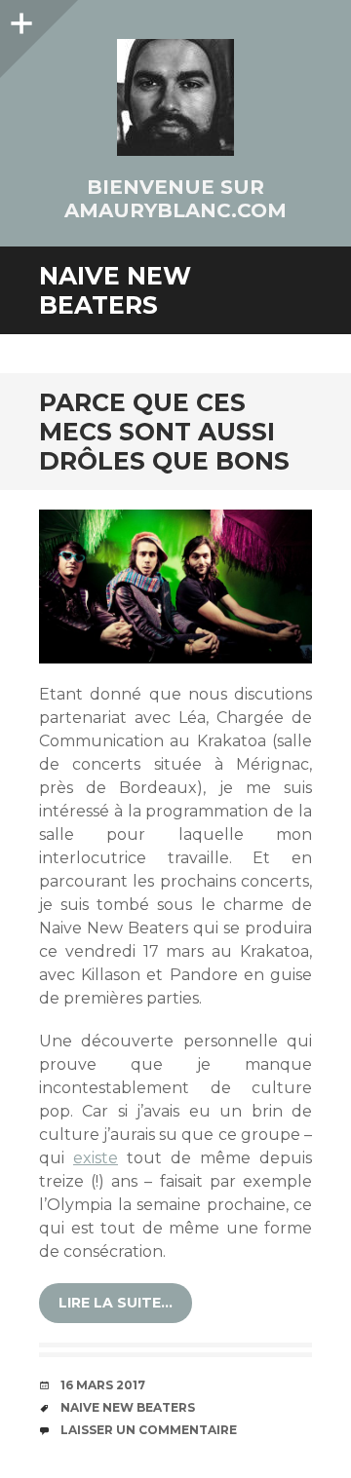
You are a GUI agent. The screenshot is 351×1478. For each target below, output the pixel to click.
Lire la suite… (115, 1302)
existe (95, 1158)
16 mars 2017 (102, 1385)
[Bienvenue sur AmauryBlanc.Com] (175, 97)
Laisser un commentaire (148, 1429)
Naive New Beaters (127, 1407)
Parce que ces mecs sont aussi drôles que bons (164, 431)
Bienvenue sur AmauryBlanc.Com (175, 198)
